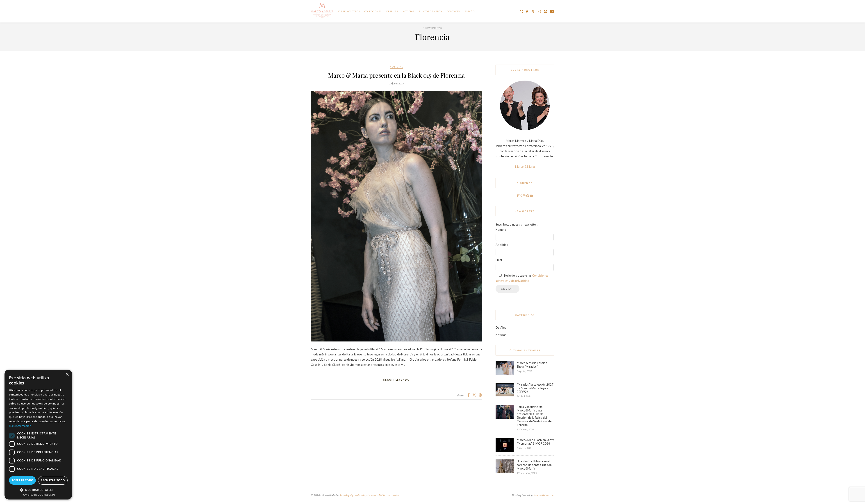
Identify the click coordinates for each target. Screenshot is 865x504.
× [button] (67, 374)
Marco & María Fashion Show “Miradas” (532, 364)
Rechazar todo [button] (53, 480)
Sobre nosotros (348, 11)
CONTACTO (453, 11)
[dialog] (38, 434)
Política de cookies (389, 495)
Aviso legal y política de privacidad (358, 495)
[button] (38, 490)
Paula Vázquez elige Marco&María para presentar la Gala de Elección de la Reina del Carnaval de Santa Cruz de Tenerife (534, 416)
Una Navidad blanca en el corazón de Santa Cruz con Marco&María (534, 464)
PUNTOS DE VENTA (430, 11)
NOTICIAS (408, 11)
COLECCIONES (373, 11)
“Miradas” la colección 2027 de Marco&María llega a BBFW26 (535, 388)
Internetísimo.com (544, 495)
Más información (20, 426)
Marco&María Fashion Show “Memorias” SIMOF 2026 (535, 441)
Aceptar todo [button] (22, 480)
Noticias (396, 66)
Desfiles (392, 11)
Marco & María (525, 166)
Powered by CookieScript (38, 494)
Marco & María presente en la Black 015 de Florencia (396, 75)
